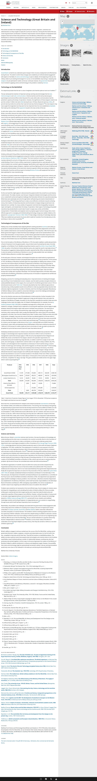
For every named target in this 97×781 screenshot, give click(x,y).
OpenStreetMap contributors (89, 40)
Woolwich (75, 164)
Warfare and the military (79, 106)
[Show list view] (89, 16)
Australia (15, 509)
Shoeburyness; (76, 162)
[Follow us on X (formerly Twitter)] (69, 3)
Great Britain (81, 169)
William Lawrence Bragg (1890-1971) (17, 498)
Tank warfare (79, 122)
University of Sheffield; (87, 162)
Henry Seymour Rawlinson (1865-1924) (12, 158)
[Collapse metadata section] (93, 97)
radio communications (20, 96)
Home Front (75, 173)
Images (63, 7)
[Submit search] (86, 3)
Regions (16, 7)
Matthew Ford (6, 25)
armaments (52, 106)
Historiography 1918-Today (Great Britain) (82, 191)
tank (50, 94)
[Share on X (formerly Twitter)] (51, 779)
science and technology (22, 77)
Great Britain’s (5, 73)
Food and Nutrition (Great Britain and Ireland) (82, 196)
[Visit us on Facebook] (66, 3)
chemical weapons (6, 96)
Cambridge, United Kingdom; (80, 159)
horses (11, 131)
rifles (8, 144)
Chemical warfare (81, 118)
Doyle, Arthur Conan (78, 148)
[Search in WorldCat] (92, 132)
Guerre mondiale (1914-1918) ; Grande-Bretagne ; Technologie (81, 143)
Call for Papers (81, 7)
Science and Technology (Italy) (82, 193)
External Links (81, 11)
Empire (30, 322)
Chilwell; (74, 161)
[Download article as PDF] (56, 779)
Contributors (53, 7)
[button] (77, 28)
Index (33, 7)
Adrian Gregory (13, 556)
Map (63, 11)
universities (17, 437)
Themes (8, 7)
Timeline (71, 7)
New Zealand (31, 509)
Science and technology (78, 102)
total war (45, 83)
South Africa (22, 509)
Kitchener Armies (34, 170)
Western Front (5, 121)
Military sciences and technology (81, 103)
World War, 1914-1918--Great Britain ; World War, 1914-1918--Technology (81, 137)
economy (44, 226)
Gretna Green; (81, 161)
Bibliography (42, 7)
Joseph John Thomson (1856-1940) (18, 215)
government (44, 81)
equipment (22, 108)
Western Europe (76, 167)
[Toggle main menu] (92, 3)
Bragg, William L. (81, 149)
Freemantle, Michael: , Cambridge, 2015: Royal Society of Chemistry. (27, 671)
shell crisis (19, 285)
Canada (11, 509)
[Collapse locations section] (93, 16)
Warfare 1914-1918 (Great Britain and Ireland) (81, 190)
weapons (3, 81)
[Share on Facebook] (46, 779)
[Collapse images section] (93, 45)
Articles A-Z (25, 7)
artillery (50, 102)
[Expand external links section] (93, 91)
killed (22, 102)
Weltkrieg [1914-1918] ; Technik (80, 131)
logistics (6, 123)
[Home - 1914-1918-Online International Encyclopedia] (13, 3)
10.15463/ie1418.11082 (7, 733)
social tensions (44, 403)
